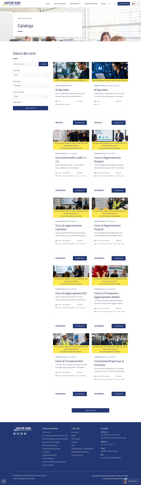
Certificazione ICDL (49, 455)
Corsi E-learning (48, 458)
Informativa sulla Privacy (99, 476)
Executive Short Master (51, 442)
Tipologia (16, 70)
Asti (80, 176)
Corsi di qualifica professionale (53, 462)
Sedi (73, 445)
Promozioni (75, 439)
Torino (98, 104)
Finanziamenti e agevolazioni (82, 449)
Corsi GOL (46, 452)
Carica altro (90, 410)
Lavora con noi (77, 455)
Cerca (43, 64)
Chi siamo (75, 432)
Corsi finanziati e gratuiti (51, 449)
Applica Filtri (30, 108)
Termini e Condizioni (122, 476)
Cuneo (77, 176)
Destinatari (17, 81)
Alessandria (85, 176)
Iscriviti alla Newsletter (80, 452)
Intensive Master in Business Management (56, 439)
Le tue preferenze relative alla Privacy (114, 478)
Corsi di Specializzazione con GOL (55, 436)
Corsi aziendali (47, 465)
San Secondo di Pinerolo (64, 104)
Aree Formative (18, 92)
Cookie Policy (112, 476)
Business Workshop (49, 445)
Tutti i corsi (46, 432)
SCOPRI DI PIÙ (80, 123)
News (73, 436)
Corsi (24, 18)
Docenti (74, 442)
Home (19, 18)
